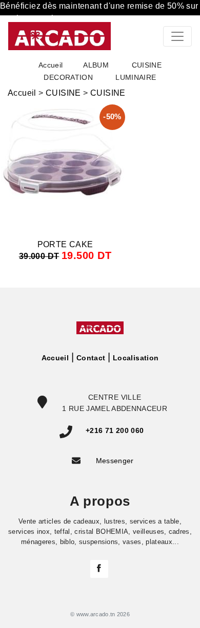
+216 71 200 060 (115, 430)
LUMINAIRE (135, 77)
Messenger (115, 461)
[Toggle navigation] (177, 36)
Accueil (50, 65)
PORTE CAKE (65, 244)
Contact (90, 358)
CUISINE (63, 93)
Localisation (135, 358)
